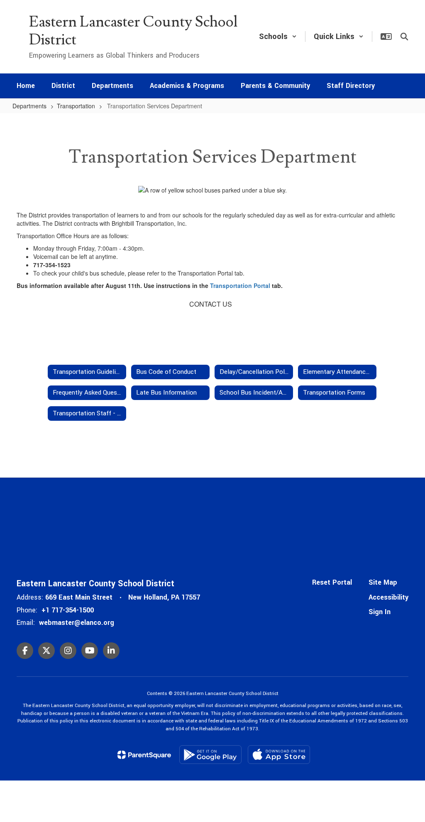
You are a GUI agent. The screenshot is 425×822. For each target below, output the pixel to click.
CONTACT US (210, 304)
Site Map (383, 582)
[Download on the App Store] (279, 754)
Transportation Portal (240, 285)
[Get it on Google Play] (210, 754)
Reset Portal (332, 582)
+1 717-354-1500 (68, 610)
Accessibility (388, 597)
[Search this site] (404, 36)
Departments (29, 106)
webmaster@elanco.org (76, 622)
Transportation (76, 106)
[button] (278, 36)
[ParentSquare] (144, 755)
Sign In (380, 612)
